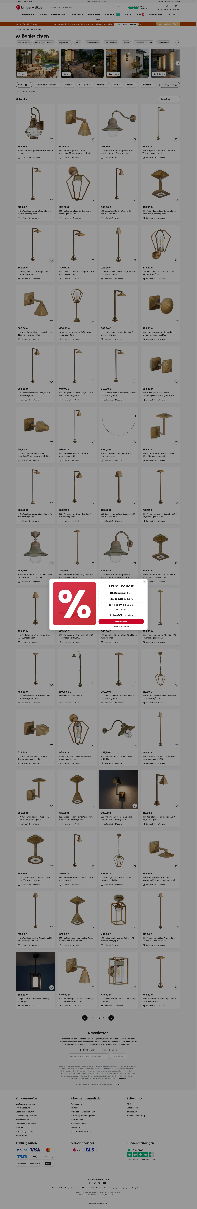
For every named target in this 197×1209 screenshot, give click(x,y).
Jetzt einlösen (121, 622)
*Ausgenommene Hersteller (121, 626)
